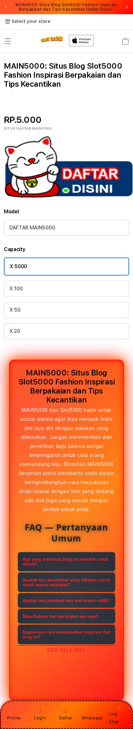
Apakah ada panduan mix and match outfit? (66, 600)
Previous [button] (6, 7)
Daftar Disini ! (100, 9)
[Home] (52, 39)
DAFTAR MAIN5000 (32, 228)
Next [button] (127, 7)
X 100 (16, 289)
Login (40, 717)
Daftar (66, 717)
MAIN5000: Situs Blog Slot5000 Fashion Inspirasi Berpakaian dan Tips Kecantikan (66, 7)
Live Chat (114, 717)
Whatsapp (92, 717)
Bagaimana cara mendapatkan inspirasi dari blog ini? (66, 634)
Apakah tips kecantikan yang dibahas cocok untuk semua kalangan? (66, 582)
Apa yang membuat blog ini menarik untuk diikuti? (65, 562)
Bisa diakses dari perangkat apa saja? (60, 616)
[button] (7, 41)
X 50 (15, 310)
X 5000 (18, 266)
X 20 (14, 331)
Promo (14, 717)
